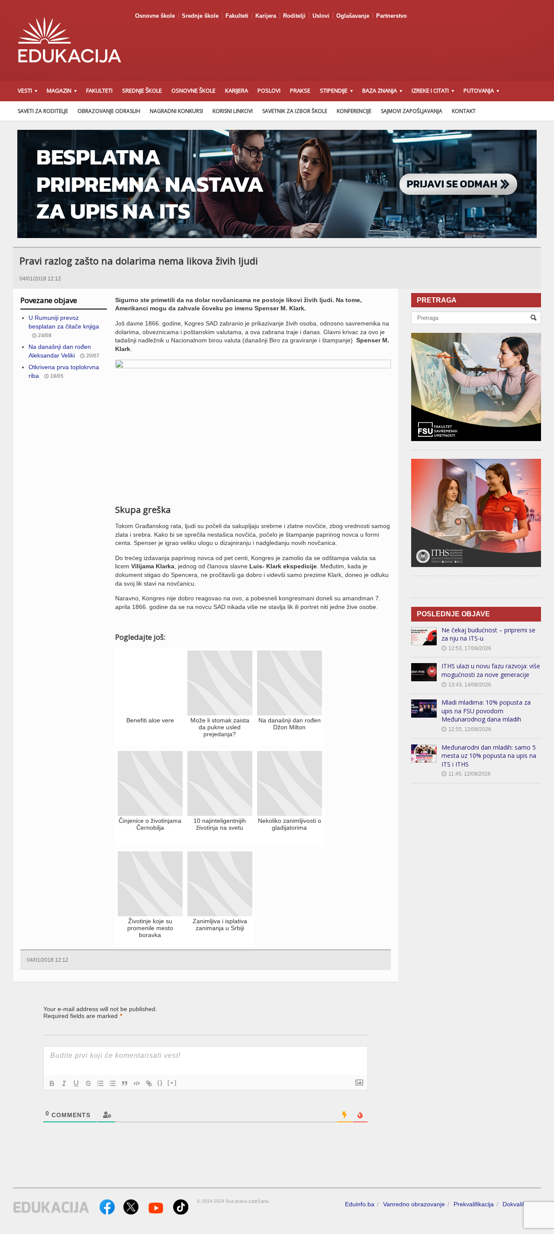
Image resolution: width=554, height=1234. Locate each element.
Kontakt (464, 111)
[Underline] (76, 1083)
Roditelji (294, 16)
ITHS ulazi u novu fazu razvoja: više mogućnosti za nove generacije (490, 670)
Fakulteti (236, 16)
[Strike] (88, 1083)
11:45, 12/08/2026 (466, 774)
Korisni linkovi (233, 111)
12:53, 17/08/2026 (466, 648)
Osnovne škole (155, 16)
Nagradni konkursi (176, 111)
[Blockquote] (125, 1083)
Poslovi (269, 90)
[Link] (149, 1083)
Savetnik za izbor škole (294, 111)
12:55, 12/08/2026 (466, 729)
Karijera (265, 16)
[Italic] (64, 1083)
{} (160, 1082)
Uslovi (320, 16)
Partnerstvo (391, 16)
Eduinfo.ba (359, 1204)
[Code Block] (137, 1083)
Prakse (300, 90)
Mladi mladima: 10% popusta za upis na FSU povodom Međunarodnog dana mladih (486, 710)
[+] (172, 1082)
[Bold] (52, 1083)
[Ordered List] (100, 1083)
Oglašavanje (352, 16)
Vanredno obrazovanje (414, 1204)
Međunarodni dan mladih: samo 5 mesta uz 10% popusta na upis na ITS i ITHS (488, 755)
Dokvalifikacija (521, 1204)
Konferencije (354, 111)
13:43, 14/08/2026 (466, 685)
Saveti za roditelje (43, 111)
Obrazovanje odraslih (108, 111)
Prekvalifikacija (474, 1204)
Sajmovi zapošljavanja (411, 111)
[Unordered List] (112, 1083)
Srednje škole (200, 16)
